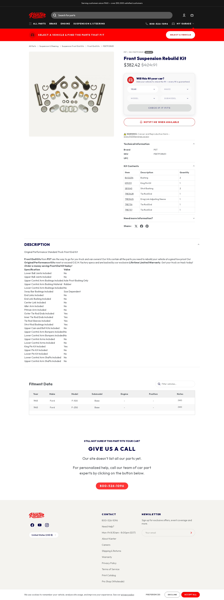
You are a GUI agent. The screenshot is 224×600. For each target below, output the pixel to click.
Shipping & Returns (111, 550)
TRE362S (129, 199)
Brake (53, 24)
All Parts (32, 46)
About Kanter (109, 538)
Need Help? (108, 526)
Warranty (107, 556)
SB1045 (128, 188)
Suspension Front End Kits (73, 46)
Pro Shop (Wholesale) (113, 581)
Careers (106, 544)
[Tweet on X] (136, 226)
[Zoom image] (71, 94)
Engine (65, 24)
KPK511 (128, 183)
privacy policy (127, 594)
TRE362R (129, 193)
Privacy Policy (109, 563)
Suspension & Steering (89, 24)
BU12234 (129, 177)
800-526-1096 (112, 486)
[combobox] (111, 15)
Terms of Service (110, 569)
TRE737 (128, 209)
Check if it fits (159, 108)
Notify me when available (161, 122)
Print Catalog (109, 575)
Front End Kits (93, 46)
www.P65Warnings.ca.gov (136, 136)
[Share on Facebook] (141, 226)
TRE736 (128, 204)
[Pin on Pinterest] (147, 226)
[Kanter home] (32, 34)
